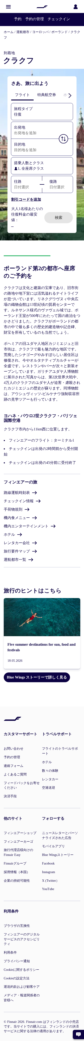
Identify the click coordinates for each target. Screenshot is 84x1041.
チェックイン (59, 19)
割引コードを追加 (26, 199)
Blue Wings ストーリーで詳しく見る (37, 677)
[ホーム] (42, 6)
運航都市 (22, 32)
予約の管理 (34, 19)
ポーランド (59, 32)
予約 (17, 19)
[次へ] (70, 95)
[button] (8, 6)
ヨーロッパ (40, 32)
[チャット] (78, 1034)
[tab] (22, 95)
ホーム (9, 32)
